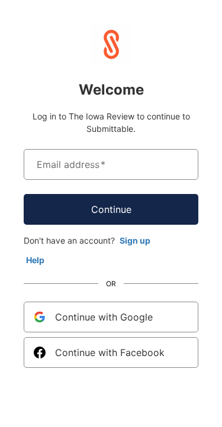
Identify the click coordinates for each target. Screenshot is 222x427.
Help (35, 260)
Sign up (135, 240)
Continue (111, 209)
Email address (71, 164)
